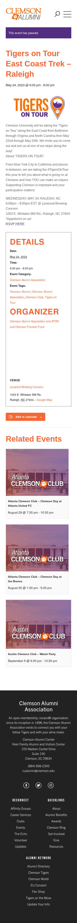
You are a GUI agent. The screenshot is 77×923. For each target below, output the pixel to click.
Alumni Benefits (56, 815)
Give (56, 840)
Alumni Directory (38, 866)
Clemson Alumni (20, 291)
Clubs (20, 821)
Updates (20, 846)
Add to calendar (26, 417)
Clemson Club (34, 297)
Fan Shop (38, 891)
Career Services (20, 815)
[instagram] (51, 787)
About (56, 808)
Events (20, 827)
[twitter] (38, 787)
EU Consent (38, 885)
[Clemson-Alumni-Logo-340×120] (23, 14)
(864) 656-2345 (38, 766)
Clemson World (38, 879)
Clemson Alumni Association (27, 280)
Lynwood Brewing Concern (26, 387)
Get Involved (56, 834)
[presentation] (37, 472)
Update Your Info (38, 904)
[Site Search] (57, 14)
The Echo (20, 834)
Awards (56, 821)
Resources (56, 846)
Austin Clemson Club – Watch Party (32, 654)
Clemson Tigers (38, 872)
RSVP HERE (15, 224)
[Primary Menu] (67, 14)
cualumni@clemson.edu (38, 770)
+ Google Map (43, 400)
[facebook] (26, 787)
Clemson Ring (56, 827)
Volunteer (20, 840)
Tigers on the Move (38, 898)
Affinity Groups (21, 808)
